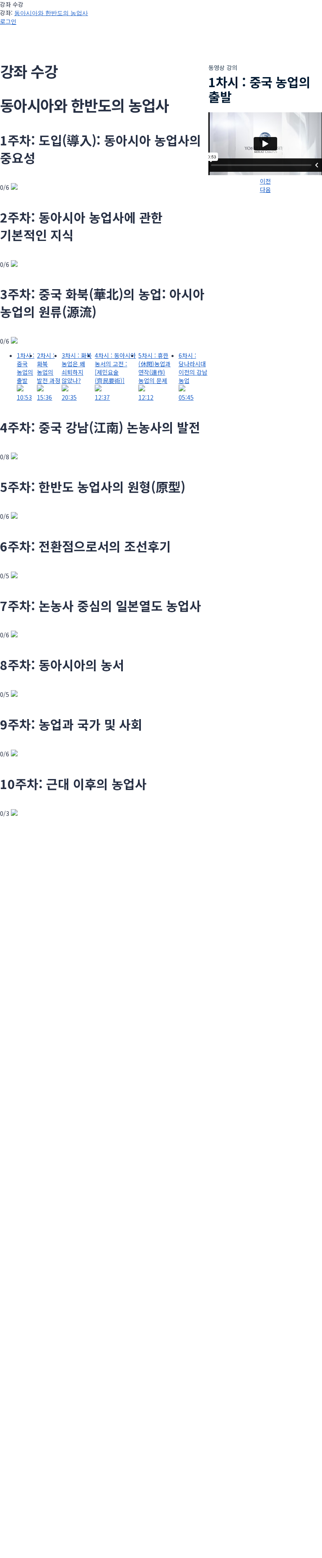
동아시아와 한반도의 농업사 (51, 13)
